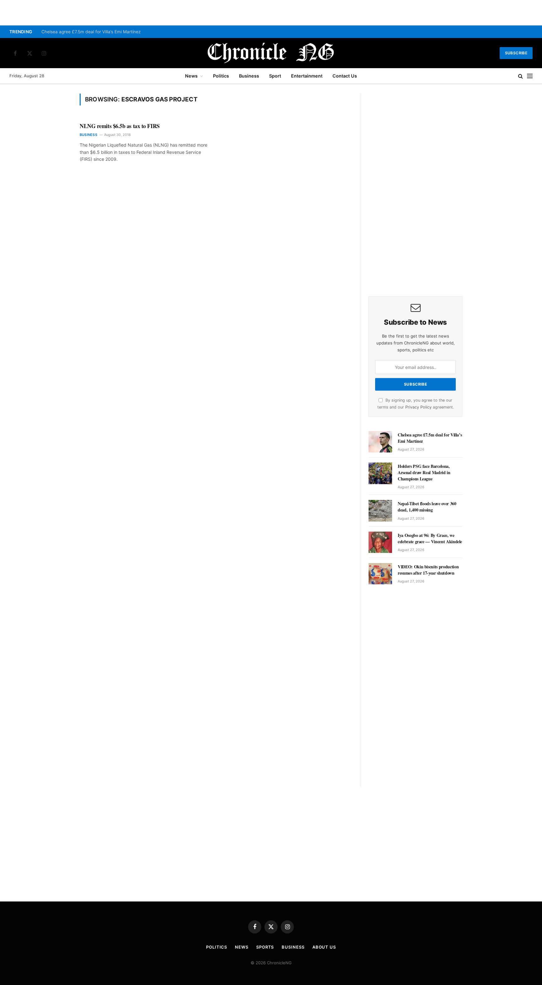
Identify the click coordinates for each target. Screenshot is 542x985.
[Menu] (530, 76)
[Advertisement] (415, 188)
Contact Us (344, 75)
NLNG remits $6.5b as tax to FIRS (120, 126)
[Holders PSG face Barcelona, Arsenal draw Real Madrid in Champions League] (380, 473)
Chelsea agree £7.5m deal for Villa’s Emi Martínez (91, 31)
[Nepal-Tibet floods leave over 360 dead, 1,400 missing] (380, 510)
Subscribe (516, 53)
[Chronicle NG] (271, 53)
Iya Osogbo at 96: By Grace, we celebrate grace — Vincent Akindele (430, 538)
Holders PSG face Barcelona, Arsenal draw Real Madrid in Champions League (424, 472)
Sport (275, 75)
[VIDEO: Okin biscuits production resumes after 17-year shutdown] (380, 573)
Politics (221, 75)
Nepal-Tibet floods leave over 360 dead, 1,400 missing (427, 507)
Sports (265, 947)
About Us (324, 947)
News (191, 75)
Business (249, 75)
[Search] (520, 76)
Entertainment (306, 75)
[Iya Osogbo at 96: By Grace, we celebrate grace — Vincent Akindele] (380, 542)
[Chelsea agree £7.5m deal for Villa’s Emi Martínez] (380, 441)
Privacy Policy (418, 407)
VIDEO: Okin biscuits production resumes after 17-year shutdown (428, 570)
